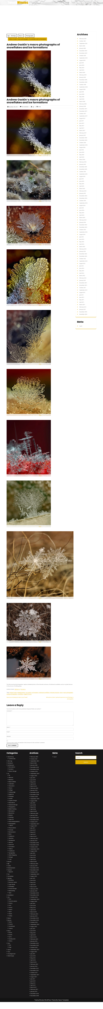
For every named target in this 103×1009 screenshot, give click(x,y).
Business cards (13, 882)
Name (8, 727)
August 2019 (82, 60)
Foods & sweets (13, 901)
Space (9, 949)
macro (61, 692)
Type (10, 892)
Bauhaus (11, 779)
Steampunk (12, 840)
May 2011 (81, 299)
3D (9, 775)
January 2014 (82, 222)
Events (10, 934)
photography (14, 694)
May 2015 (81, 183)
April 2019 (81, 70)
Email (8, 731)
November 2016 (83, 140)
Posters (11, 924)
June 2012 (81, 268)
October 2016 (82, 142)
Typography (12, 853)
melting (8, 694)
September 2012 (83, 261)
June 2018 (81, 94)
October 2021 (82, 41)
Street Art (11, 844)
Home (32, 991)
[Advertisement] (51, 17)
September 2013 (83, 232)
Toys (9, 951)
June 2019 (81, 65)
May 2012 (81, 270)
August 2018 (82, 89)
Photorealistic (12, 827)
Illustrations (12, 802)
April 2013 (81, 244)
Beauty (9, 861)
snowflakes (20, 694)
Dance (10, 932)
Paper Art (11, 819)
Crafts (9, 865)
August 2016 (82, 147)
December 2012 (83, 254)
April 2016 (81, 157)
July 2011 (81, 295)
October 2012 (82, 258)
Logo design (12, 884)
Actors (10, 922)
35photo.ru (17, 689)
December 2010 (83, 312)
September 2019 (83, 58)
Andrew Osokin (13, 692)
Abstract (11, 777)
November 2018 (83, 82)
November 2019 (83, 53)
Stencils (11, 842)
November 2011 (83, 285)
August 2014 (82, 205)
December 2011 (83, 283)
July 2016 (81, 150)
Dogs (10, 947)
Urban (10, 913)
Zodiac (10, 915)
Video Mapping (13, 855)
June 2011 (81, 297)
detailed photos (21, 692)
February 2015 (82, 191)
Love (10, 905)
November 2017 (83, 111)
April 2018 (81, 99)
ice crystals (28, 692)
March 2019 (82, 72)
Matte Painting (12, 809)
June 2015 (81, 181)
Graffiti (10, 798)
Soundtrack (12, 926)
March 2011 (82, 304)
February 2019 (82, 75)
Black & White (12, 781)
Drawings (11, 796)
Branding (11, 880)
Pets (9, 943)
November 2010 (83, 314)
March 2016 (82, 159)
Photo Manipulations (14, 821)
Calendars (11, 783)
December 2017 (83, 108)
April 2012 (81, 273)
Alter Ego (10, 761)
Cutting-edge (12, 792)
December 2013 (83, 224)
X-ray (10, 859)
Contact (33, 1005)
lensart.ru (23, 689)
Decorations (12, 767)
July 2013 (81, 237)
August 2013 (82, 234)
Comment (9, 711)
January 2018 (82, 106)
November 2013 (83, 227)
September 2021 (83, 43)
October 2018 (82, 84)
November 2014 (83, 198)
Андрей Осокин (28, 694)
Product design (13, 888)
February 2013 (82, 249)
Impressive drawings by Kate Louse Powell (17, 697)
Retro (10, 834)
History (10, 903)
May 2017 (81, 125)
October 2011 (82, 287)
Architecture (11, 765)
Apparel (11, 871)
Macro (21, 36)
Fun (9, 874)
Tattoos (11, 848)
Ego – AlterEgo (12, 36)
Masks (9, 918)
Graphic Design (13, 800)
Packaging (11, 886)
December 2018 (83, 79)
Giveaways (11, 876)
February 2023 (82, 38)
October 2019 (82, 55)
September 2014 (83, 203)
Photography (29, 36)
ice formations (34, 692)
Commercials (12, 758)
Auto (10, 899)
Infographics (12, 807)
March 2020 (82, 46)
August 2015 (82, 176)
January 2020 (82, 48)
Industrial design (13, 804)
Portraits (11, 830)
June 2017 (81, 123)
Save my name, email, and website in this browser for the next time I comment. (26, 742)
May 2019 (81, 67)
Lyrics (10, 936)
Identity (10, 878)
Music (9, 930)
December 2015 (83, 166)
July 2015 (81, 179)
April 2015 (81, 186)
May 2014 (81, 212)
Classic (10, 788)
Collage (11, 790)
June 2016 (81, 152)
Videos (10, 941)
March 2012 (82, 275)
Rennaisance (12, 832)
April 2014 (81, 215)
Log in (80, 326)
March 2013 (82, 246)
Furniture (11, 769)
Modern (11, 815)
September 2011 (83, 290)
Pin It (40, 155)
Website (9, 736)
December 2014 (83, 195)
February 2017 (82, 133)
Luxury (10, 907)
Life (9, 897)
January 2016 (82, 164)
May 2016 (81, 154)
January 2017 (82, 135)
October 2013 (82, 229)
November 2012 (83, 256)
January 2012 (82, 280)
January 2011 (82, 309)
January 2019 (82, 77)
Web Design (11, 956)
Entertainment (11, 868)
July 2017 (81, 121)
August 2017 (82, 118)
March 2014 (82, 217)
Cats (10, 945)
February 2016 (82, 162)
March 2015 (82, 188)
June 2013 (81, 239)
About (32, 996)
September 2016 (83, 145)
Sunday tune (12, 939)
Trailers (11, 928)
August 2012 (82, 263)
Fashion (10, 870)
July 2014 (81, 208)
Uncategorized (11, 953)
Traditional (11, 851)
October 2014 (82, 200)
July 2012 (81, 266)
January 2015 (82, 193)
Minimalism (12, 811)
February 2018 (82, 104)
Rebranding (12, 890)
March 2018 (82, 101)
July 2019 (81, 63)
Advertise (33, 1000)
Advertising (11, 756)
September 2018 (83, 87)
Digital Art (11, 794)
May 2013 (81, 241)
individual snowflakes (44, 692)
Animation (10, 763)
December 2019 (83, 50)
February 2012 (82, 278)
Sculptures (11, 836)
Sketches (11, 838)
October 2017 (82, 113)
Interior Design (12, 771)
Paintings (11, 817)
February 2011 (82, 307)
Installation (11, 895)
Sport (10, 911)
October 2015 (82, 171)
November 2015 (83, 169)
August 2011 (82, 292)
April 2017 (81, 128)
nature (10, 909)
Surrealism (11, 846)
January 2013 (82, 251)
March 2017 (82, 130)
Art (8, 773)
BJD (8, 863)
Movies (9, 920)
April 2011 (81, 302)
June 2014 (81, 210)
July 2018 (81, 92)
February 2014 (82, 220)
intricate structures (54, 692)
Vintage (11, 857)
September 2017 (83, 116)
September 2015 (83, 174)
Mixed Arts (11, 813)
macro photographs (68, 692)
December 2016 (83, 137)
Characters (11, 786)
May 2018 (81, 96)
